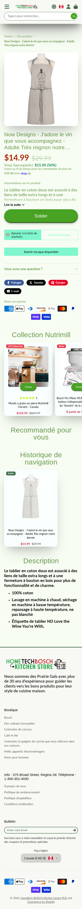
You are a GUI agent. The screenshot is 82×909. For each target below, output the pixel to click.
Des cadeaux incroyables (19, 723)
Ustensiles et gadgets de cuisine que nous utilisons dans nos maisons (39, 743)
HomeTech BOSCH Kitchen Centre (41, 898)
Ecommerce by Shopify (41, 901)
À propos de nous (15, 786)
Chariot (75, 6)
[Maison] (26, 7)
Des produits (24, 36)
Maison (8, 36)
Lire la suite (12, 204)
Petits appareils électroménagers (24, 751)
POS (64, 898)
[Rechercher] (74, 16)
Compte (68, 6)
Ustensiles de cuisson (17, 729)
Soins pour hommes (16, 757)
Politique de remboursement (22, 792)
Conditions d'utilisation (18, 804)
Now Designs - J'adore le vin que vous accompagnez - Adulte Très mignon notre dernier (31, 508)
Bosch (8, 717)
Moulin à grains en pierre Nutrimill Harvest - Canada (28, 379)
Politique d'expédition (17, 798)
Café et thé (11, 735)
